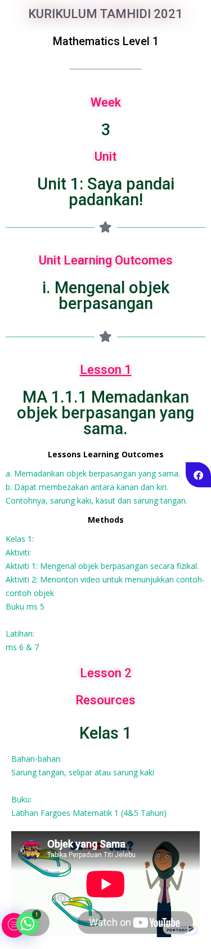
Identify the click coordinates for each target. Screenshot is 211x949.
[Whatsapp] (27, 923)
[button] (14, 925)
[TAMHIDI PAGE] (198, 474)
